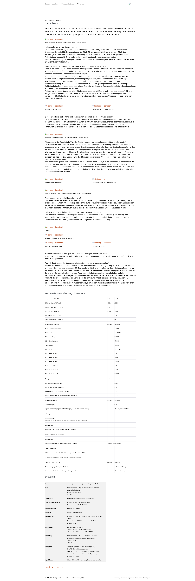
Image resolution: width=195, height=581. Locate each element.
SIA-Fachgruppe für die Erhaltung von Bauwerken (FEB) (67, 578)
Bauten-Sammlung (51, 4)
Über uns (80, 4)
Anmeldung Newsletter (120, 578)
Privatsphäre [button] (146, 578)
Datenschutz (138, 578)
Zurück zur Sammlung (54, 567)
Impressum (131, 578)
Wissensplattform (67, 4)
